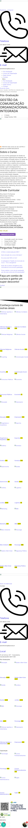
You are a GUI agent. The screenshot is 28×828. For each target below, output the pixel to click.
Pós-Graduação (7, 71)
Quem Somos (7, 75)
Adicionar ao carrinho (7, 234)
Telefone (4, 41)
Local (3, 651)
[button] (14, 79)
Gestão (6, 90)
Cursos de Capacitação (10, 73)
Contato (5, 77)
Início (1, 90)
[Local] (0, 648)
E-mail (3, 65)
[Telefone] (14, 38)
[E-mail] (14, 62)
